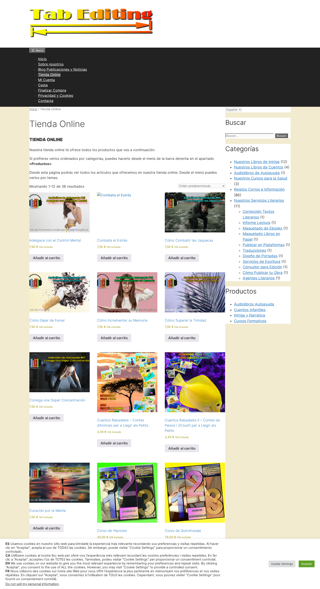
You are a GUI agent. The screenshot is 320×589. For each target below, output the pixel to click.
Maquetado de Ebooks (262, 228)
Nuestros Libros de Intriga (257, 162)
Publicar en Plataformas (264, 245)
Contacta (45, 100)
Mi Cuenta (46, 80)
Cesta (43, 85)
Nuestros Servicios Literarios (259, 200)
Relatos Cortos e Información (259, 189)
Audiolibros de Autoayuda (257, 173)
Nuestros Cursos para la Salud (260, 178)
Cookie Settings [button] (282, 564)
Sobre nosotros (51, 64)
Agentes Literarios (259, 278)
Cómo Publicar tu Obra (263, 272)
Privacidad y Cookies (55, 95)
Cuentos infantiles (250, 310)
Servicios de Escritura (261, 261)
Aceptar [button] (306, 564)
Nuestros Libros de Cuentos (258, 167)
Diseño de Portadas (260, 256)
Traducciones (254, 250)
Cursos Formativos (250, 321)
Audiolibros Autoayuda (254, 304)
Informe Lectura (256, 222)
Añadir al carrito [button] (46, 258)
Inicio (42, 59)
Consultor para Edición (262, 267)
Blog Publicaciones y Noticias (62, 69)
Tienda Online (49, 74)
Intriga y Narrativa (249, 315)
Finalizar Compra (52, 90)
